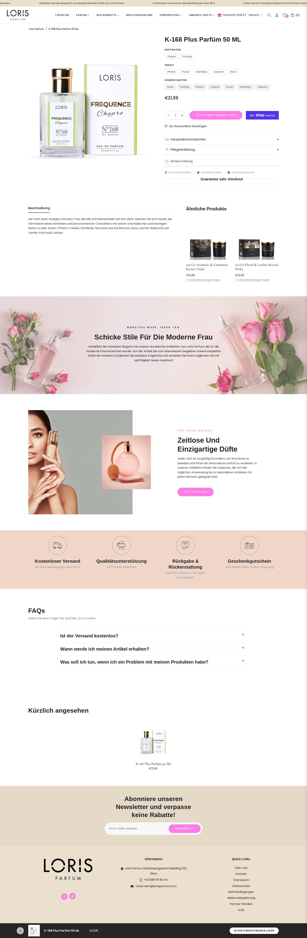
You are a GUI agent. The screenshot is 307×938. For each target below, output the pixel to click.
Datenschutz (241, 886)
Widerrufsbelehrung (241, 898)
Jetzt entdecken (195, 491)
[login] (277, 15)
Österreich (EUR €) (234, 15)
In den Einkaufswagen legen (254, 930)
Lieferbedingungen (241, 892)
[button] (269, 15)
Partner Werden (241, 904)
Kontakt (241, 874)
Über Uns (241, 868)
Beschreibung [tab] (39, 208)
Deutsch (254, 15)
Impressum (241, 880)
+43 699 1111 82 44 (156, 880)
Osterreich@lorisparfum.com (156, 886)
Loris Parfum (36, 29)
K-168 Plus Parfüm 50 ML (153, 764)
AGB (241, 910)
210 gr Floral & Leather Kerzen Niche (256, 267)
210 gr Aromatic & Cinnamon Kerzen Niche (207, 267)
